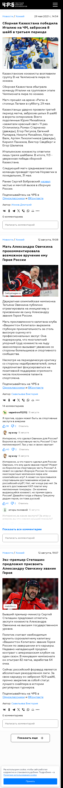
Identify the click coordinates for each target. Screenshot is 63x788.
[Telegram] (14, 211)
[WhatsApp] (28, 211)
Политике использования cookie (20, 775)
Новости (8, 16)
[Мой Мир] (33, 211)
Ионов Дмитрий (21, 204)
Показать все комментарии (22, 529)
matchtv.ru (10, 606)
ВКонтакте (35, 198)
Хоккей (20, 16)
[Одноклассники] (9, 211)
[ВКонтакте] (4, 211)
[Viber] (23, 211)
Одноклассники (13, 198)
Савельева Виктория (24, 394)
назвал (45, 181)
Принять (30, 781)
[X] (18, 211)
